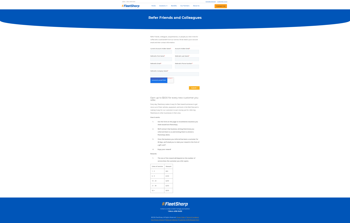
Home (153, 6)
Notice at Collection (171, 220)
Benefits (174, 6)
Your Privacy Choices (157, 220)
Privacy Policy (180, 217)
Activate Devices (211, 1)
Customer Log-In (222, 1)
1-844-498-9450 (130, 1)
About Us (196, 6)
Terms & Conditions (192, 217)
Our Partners (184, 6)
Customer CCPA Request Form (189, 220)
